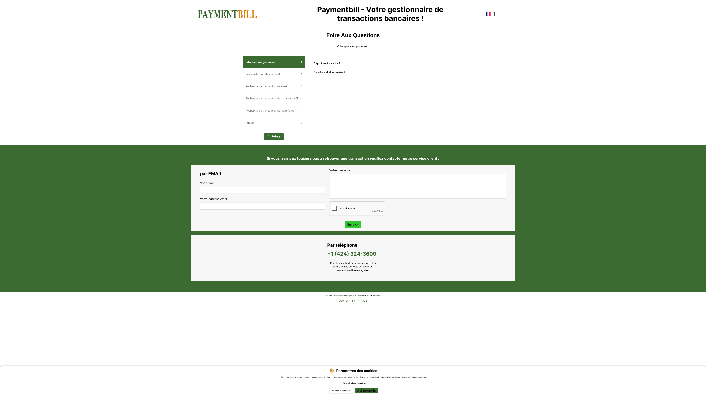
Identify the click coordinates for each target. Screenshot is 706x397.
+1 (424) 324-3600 (351, 254)
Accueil (344, 301)
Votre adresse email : (214, 199)
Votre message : (340, 170)
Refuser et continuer (341, 390)
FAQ (364, 301)
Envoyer (353, 224)
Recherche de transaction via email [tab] (266, 86)
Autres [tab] (250, 122)
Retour (275, 136)
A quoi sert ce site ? (327, 63)
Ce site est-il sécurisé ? (329, 72)
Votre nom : (208, 183)
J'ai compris (366, 390)
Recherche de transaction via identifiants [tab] (270, 110)
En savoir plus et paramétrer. (354, 383)
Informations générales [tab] (260, 62)
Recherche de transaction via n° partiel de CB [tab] (272, 98)
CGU (355, 301)
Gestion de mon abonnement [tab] (263, 74)
